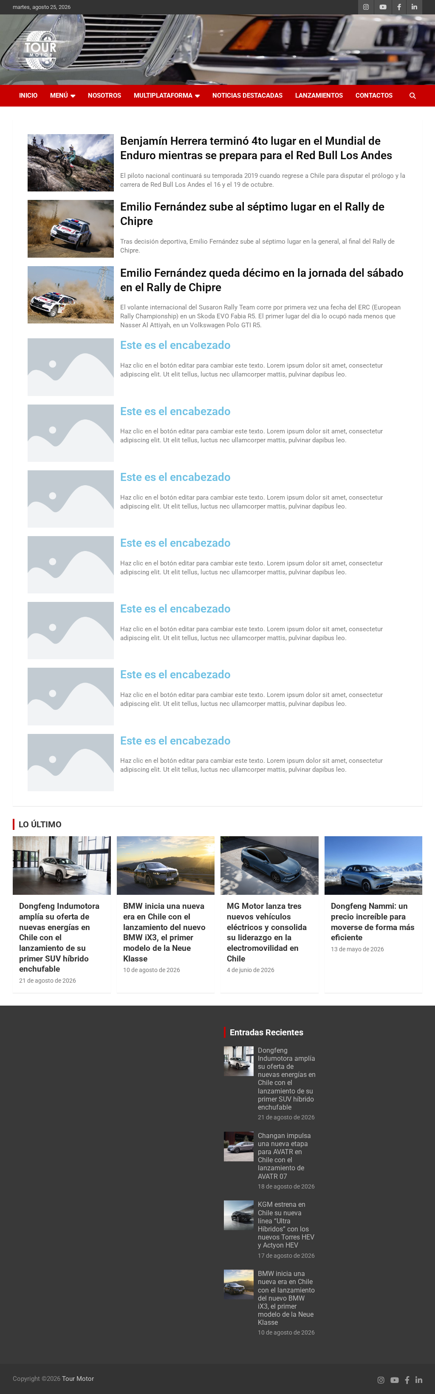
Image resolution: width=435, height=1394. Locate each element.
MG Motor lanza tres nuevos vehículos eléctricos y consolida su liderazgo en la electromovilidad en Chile (267, 932)
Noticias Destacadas (247, 95)
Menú (59, 95)
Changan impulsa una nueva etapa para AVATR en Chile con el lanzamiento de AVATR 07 (284, 1156)
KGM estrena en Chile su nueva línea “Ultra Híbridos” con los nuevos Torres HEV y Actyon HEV (286, 1224)
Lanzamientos (319, 95)
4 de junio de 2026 (250, 970)
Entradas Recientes (266, 1032)
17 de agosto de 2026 (286, 1255)
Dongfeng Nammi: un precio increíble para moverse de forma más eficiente (373, 921)
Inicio (28, 95)
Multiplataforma (163, 95)
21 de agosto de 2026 (47, 980)
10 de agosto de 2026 (151, 970)
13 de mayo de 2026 (357, 949)
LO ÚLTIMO (40, 824)
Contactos (374, 95)
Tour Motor (78, 1379)
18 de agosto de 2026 (286, 1186)
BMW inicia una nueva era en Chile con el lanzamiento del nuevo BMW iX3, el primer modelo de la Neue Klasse (164, 932)
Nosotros (104, 95)
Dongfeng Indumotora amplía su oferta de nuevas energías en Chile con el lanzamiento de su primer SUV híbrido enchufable (59, 937)
